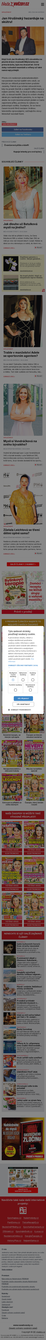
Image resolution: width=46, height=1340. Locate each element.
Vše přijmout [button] (23, 698)
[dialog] (23, 670)
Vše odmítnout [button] (23, 704)
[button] (23, 666)
